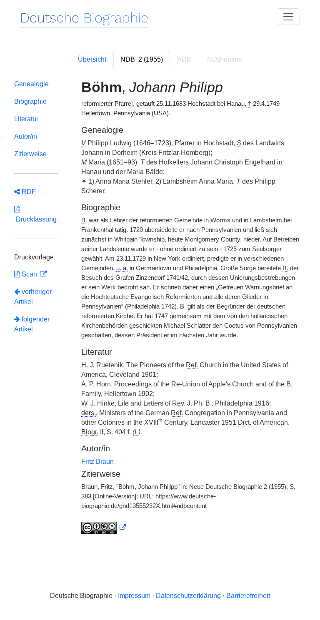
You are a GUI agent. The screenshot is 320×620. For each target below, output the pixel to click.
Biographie (30, 101)
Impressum (134, 595)
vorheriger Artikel (33, 296)
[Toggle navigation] (288, 16)
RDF (28, 191)
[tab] (141, 59)
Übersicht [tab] (92, 59)
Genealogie (31, 83)
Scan (29, 274)
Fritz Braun (97, 461)
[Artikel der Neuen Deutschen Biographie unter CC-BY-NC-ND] (103, 527)
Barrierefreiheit (248, 595)
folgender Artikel (32, 324)
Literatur (26, 118)
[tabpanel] (160, 308)
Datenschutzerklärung (188, 595)
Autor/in (25, 136)
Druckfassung (35, 219)
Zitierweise (30, 153)
